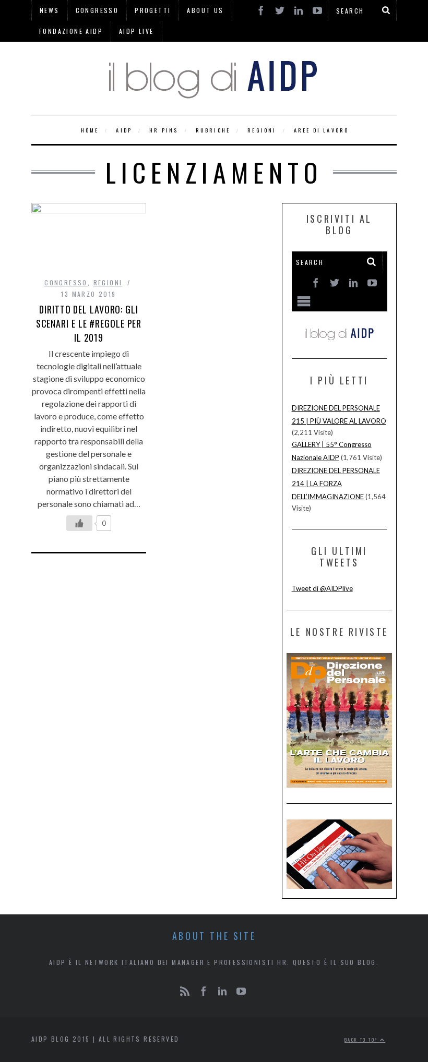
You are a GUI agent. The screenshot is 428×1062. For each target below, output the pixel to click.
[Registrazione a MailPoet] (339, 295)
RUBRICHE (213, 130)
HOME (90, 130)
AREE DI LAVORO (321, 130)
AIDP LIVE (136, 31)
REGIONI (261, 130)
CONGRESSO (66, 282)
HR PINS (163, 130)
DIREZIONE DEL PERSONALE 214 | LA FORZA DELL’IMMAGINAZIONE (336, 483)
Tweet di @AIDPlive (322, 588)
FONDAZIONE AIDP (71, 31)
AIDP (124, 130)
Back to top (362, 1039)
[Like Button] (79, 523)
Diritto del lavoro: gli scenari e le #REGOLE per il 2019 (89, 323)
